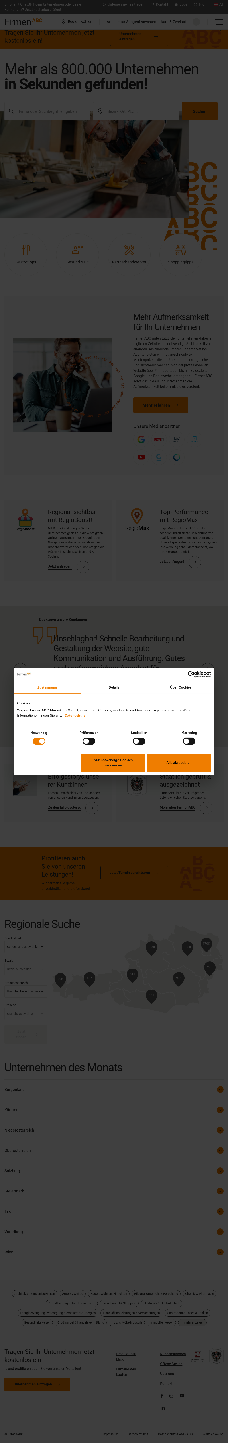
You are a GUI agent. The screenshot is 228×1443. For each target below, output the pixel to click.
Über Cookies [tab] (180, 687)
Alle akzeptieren (179, 762)
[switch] (89, 741)
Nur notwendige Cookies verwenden (113, 762)
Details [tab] (114, 687)
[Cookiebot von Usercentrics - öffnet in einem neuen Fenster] (191, 674)
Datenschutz (75, 715)
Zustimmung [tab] (47, 687)
